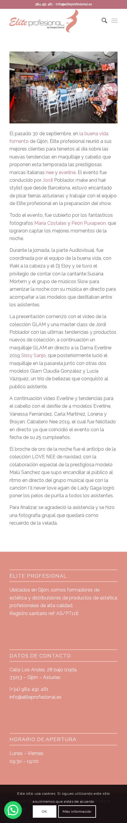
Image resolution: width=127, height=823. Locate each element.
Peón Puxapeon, (88, 223)
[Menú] (114, 21)
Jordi (48, 180)
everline (67, 172)
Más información (77, 811)
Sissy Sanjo (33, 355)
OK (44, 811)
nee (50, 172)
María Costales (51, 223)
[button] (13, 810)
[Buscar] (101, 20)
